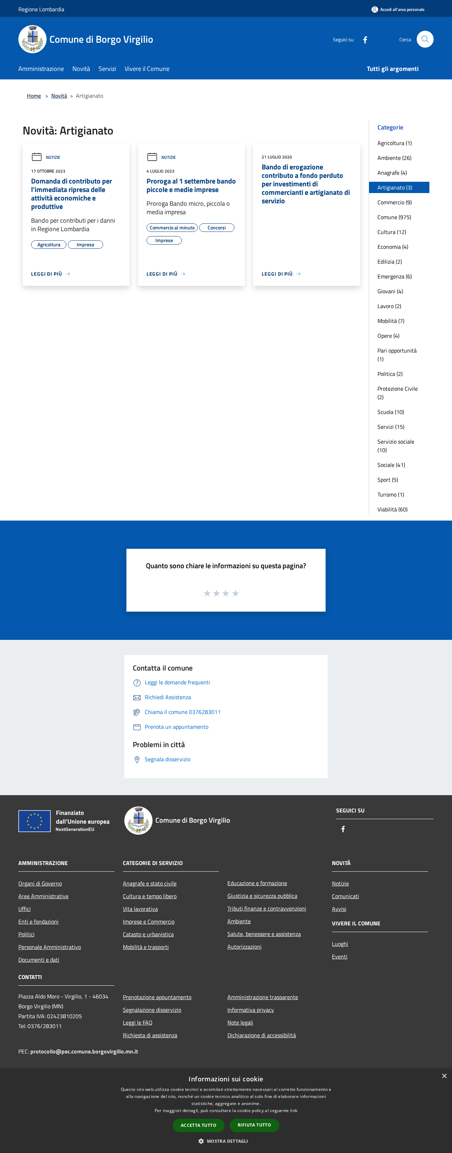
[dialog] (226, 1111)
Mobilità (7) (390, 321)
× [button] (444, 1076)
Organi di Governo (40, 883)
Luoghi (340, 943)
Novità (59, 95)
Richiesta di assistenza (150, 1035)
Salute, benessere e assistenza (264, 934)
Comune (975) (394, 217)
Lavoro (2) (389, 306)
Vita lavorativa (140, 909)
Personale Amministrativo (49, 947)
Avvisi (339, 909)
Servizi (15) (390, 426)
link (293, 1110)
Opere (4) (388, 335)
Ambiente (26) (394, 158)
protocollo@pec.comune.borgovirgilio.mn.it (84, 1051)
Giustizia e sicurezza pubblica (262, 895)
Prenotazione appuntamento (157, 997)
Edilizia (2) (389, 261)
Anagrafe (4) (392, 172)
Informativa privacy (250, 1009)
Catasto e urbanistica (148, 934)
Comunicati (345, 896)
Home (34, 95)
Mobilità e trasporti (146, 947)
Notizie (53, 157)
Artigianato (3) (394, 187)
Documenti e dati (38, 959)
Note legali (240, 1022)
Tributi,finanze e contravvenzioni (266, 908)
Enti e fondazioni (38, 921)
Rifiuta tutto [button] (254, 1125)
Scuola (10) (390, 412)
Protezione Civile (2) (397, 392)
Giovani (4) (390, 291)
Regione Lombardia (41, 9)
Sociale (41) (391, 465)
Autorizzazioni (244, 946)
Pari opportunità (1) (397, 354)
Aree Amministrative (43, 896)
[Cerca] (425, 39)
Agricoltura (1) (394, 143)
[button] (226, 1141)
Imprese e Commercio (148, 921)
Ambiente (239, 921)
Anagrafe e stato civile (150, 883)
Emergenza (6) (394, 276)
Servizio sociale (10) (395, 445)
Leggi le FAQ (138, 1022)
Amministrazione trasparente (262, 997)
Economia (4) (392, 246)
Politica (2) (390, 374)
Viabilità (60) (392, 509)
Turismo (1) (390, 494)
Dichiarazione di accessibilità (261, 1035)
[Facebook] (362, 39)
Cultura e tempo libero (150, 896)
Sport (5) (387, 479)
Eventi (339, 956)
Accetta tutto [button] (198, 1125)
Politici (26, 934)
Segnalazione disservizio (152, 1009)
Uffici (24, 909)
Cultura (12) (391, 232)
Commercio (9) (394, 202)
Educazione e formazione (257, 883)
